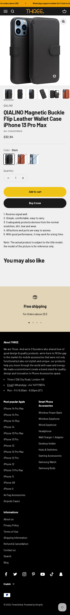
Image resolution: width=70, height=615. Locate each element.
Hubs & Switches (48, 449)
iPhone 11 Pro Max (13, 470)
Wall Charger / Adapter (51, 437)
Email (10, 385)
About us (9, 519)
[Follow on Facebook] (6, 574)
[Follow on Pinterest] (33, 574)
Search (7, 556)
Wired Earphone (48, 424)
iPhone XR (9, 482)
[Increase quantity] (22, 178)
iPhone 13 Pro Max (13, 433)
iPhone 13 (9, 445)
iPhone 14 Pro (11, 414)
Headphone (45, 431)
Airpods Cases (12, 501)
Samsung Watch (47, 462)
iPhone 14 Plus (12, 420)
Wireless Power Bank (50, 412)
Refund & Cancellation (16, 543)
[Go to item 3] (32, 94)
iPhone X (8, 488)
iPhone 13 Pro (11, 439)
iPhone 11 (9, 476)
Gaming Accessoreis (50, 455)
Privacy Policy (11, 525)
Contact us (10, 550)
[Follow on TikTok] (51, 574)
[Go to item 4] (43, 94)
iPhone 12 (9, 464)
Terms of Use (11, 531)
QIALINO (8, 105)
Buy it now (35, 203)
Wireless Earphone (49, 418)
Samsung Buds (47, 468)
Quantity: (9, 170)
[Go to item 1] (9, 94)
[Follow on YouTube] (42, 574)
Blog (6, 562)
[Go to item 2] (20, 94)
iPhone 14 (9, 427)
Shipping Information (15, 537)
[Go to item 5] (55, 94)
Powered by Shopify (33, 604)
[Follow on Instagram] (24, 574)
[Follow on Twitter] (15, 574)
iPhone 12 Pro (11, 457)
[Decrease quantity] (8, 178)
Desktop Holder (47, 443)
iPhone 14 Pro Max (14, 408)
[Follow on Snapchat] (61, 574)
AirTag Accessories (14, 495)
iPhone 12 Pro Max (14, 451)
